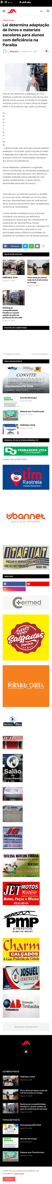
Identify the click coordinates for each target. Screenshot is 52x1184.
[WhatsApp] (31, 246)
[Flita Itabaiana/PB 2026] (10, 1129)
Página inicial (8, 20)
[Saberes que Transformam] (10, 415)
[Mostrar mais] (43, 246)
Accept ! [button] (9, 1179)
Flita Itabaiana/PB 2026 (30, 1125)
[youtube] (37, 584)
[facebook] (14, 584)
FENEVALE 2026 (10, 277)
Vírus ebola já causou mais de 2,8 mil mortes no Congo (37, 279)
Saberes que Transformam (32, 411)
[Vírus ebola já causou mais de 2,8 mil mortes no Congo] (38, 267)
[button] (3, 11)
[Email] (37, 246)
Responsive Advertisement (26, 1027)
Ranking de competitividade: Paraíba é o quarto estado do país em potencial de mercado (12, 313)
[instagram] (14, 589)
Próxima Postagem (39, 354)
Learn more (19, 1173)
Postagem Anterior (12, 354)
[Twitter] (25, 246)
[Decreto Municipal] (10, 402)
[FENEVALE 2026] (14, 267)
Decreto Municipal (28, 398)
